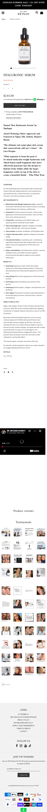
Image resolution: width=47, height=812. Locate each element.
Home (3, 19)
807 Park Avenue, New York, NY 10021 (27, 786)
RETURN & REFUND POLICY (23, 723)
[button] (11, 68)
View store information (13, 118)
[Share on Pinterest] (13, 372)
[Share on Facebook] (4, 372)
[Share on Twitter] (8, 372)
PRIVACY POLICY (24, 720)
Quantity (6, 84)
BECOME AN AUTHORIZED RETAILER (23, 717)
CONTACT (23, 731)
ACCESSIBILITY (23, 714)
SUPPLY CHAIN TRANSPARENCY (23, 726)
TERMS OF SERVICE (23, 728)
